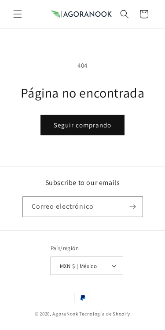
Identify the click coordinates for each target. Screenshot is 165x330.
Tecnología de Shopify (104, 314)
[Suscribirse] (133, 206)
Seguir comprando (82, 125)
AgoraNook (65, 314)
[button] (17, 14)
